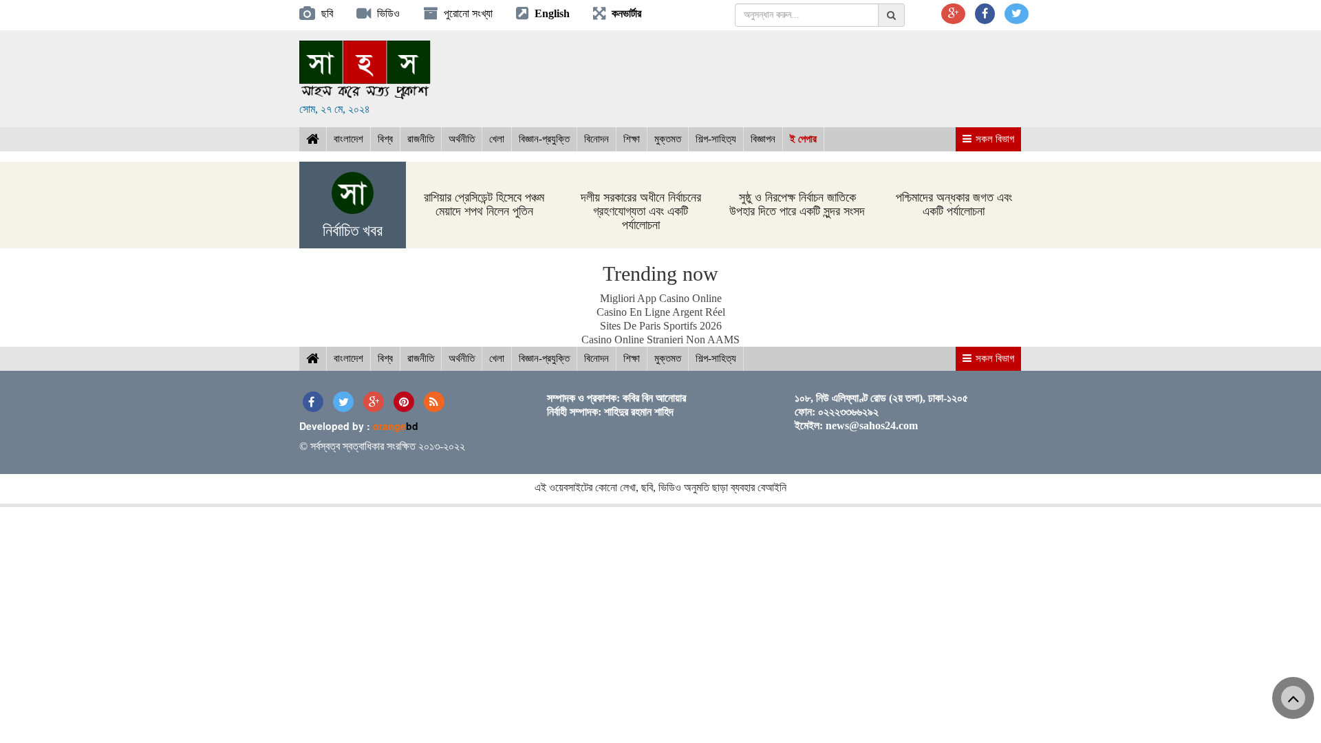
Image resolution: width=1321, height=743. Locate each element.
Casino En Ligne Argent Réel (661, 312)
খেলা (496, 138)
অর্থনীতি (462, 138)
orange (395, 426)
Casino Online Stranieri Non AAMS (660, 339)
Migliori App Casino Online (661, 298)
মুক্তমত (667, 138)
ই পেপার (803, 138)
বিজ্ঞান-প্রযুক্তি (544, 138)
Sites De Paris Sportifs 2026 (661, 326)
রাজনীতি (420, 138)
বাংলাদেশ (348, 138)
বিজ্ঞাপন (763, 138)
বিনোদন (596, 138)
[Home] (312, 139)
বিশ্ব (385, 138)
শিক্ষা (631, 138)
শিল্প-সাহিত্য (716, 138)
